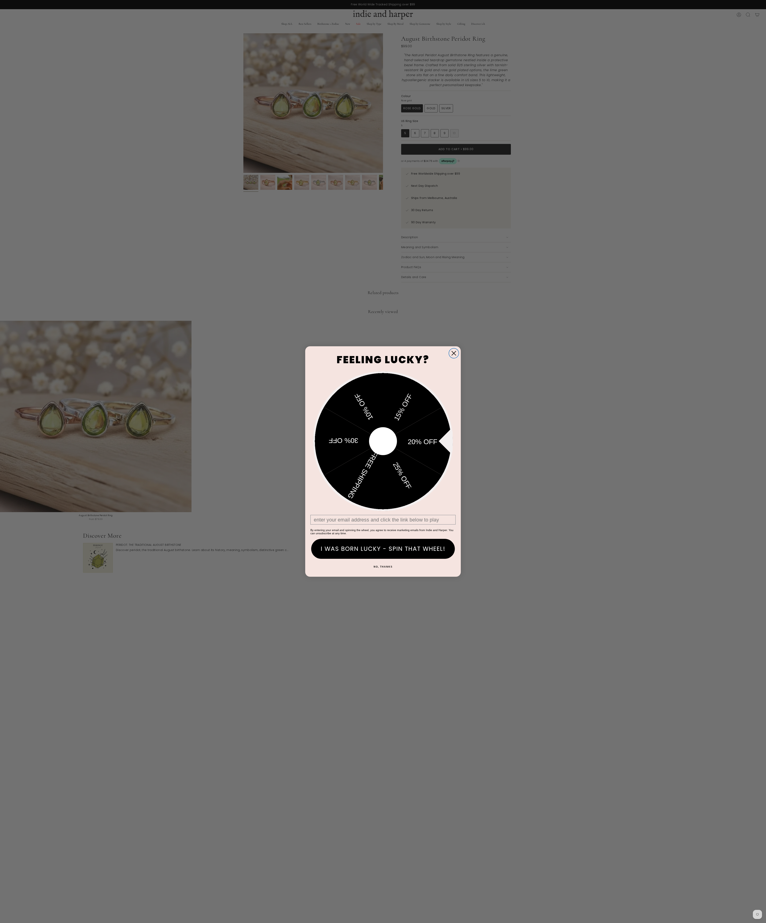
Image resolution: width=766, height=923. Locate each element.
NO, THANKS (383, 566)
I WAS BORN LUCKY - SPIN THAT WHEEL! (383, 548)
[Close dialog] (454, 353)
